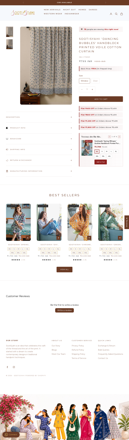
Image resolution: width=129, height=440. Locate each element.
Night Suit (69, 10)
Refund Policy (78, 350)
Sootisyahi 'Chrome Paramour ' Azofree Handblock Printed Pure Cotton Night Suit (79, 245)
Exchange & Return (106, 346)
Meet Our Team (59, 354)
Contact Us (103, 358)
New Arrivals (52, 10)
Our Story (56, 346)
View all (64, 269)
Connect (13, 434)
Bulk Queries (103, 350)
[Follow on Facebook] (7, 367)
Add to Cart (100, 162)
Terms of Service (79, 358)
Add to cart (100, 99)
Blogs (54, 350)
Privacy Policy (78, 346)
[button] (50, 416)
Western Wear (53, 14)
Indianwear (72, 14)
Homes (82, 10)
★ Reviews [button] (127, 222)
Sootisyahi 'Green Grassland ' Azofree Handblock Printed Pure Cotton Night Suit (110, 245)
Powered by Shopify (35, 375)
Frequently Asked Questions (110, 354)
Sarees (93, 10)
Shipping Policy (78, 354)
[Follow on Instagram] (14, 367)
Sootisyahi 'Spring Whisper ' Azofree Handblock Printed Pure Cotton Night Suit (18, 245)
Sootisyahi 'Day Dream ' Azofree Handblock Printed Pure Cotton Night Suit (49, 245)
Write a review (64, 310)
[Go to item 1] (9, 32)
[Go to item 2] (9, 44)
